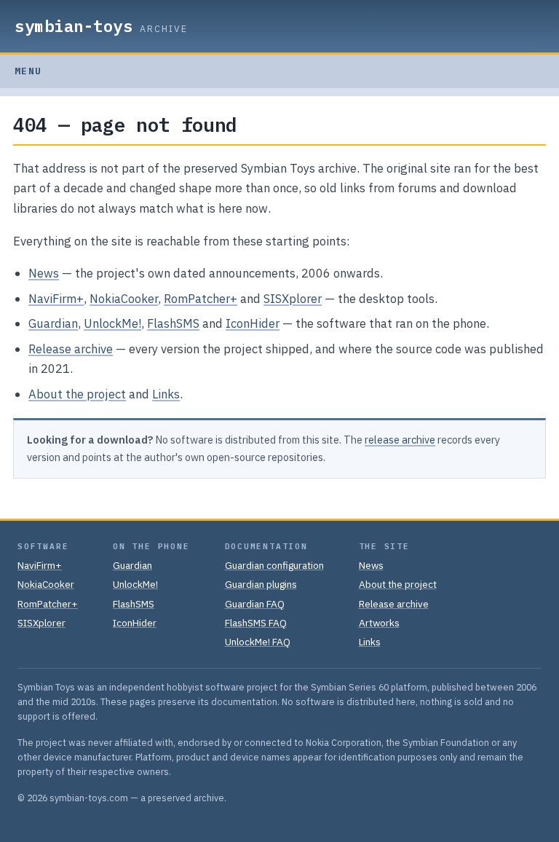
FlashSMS (173, 323)
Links (166, 394)
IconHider (253, 323)
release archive (400, 439)
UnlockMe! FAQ (257, 641)
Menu (28, 71)
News (43, 273)
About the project (77, 394)
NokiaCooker (124, 299)
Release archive (70, 349)
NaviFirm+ (56, 299)
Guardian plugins (261, 584)
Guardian (53, 323)
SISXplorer (292, 299)
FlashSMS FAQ (256, 622)
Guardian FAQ (255, 603)
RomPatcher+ (200, 299)
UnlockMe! (112, 323)
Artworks (379, 622)
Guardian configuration (274, 565)
